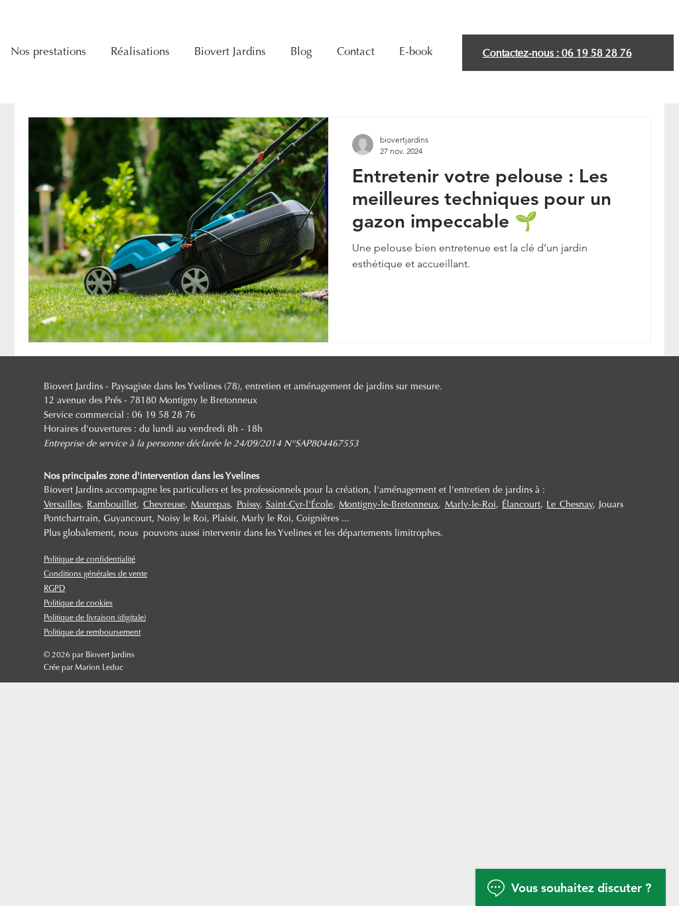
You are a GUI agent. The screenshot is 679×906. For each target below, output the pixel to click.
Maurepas (210, 505)
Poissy (248, 505)
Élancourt (521, 505)
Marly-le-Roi (470, 505)
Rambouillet (112, 505)
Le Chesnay (569, 505)
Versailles (62, 505)
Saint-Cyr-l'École (299, 505)
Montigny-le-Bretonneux (388, 505)
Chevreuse (164, 505)
